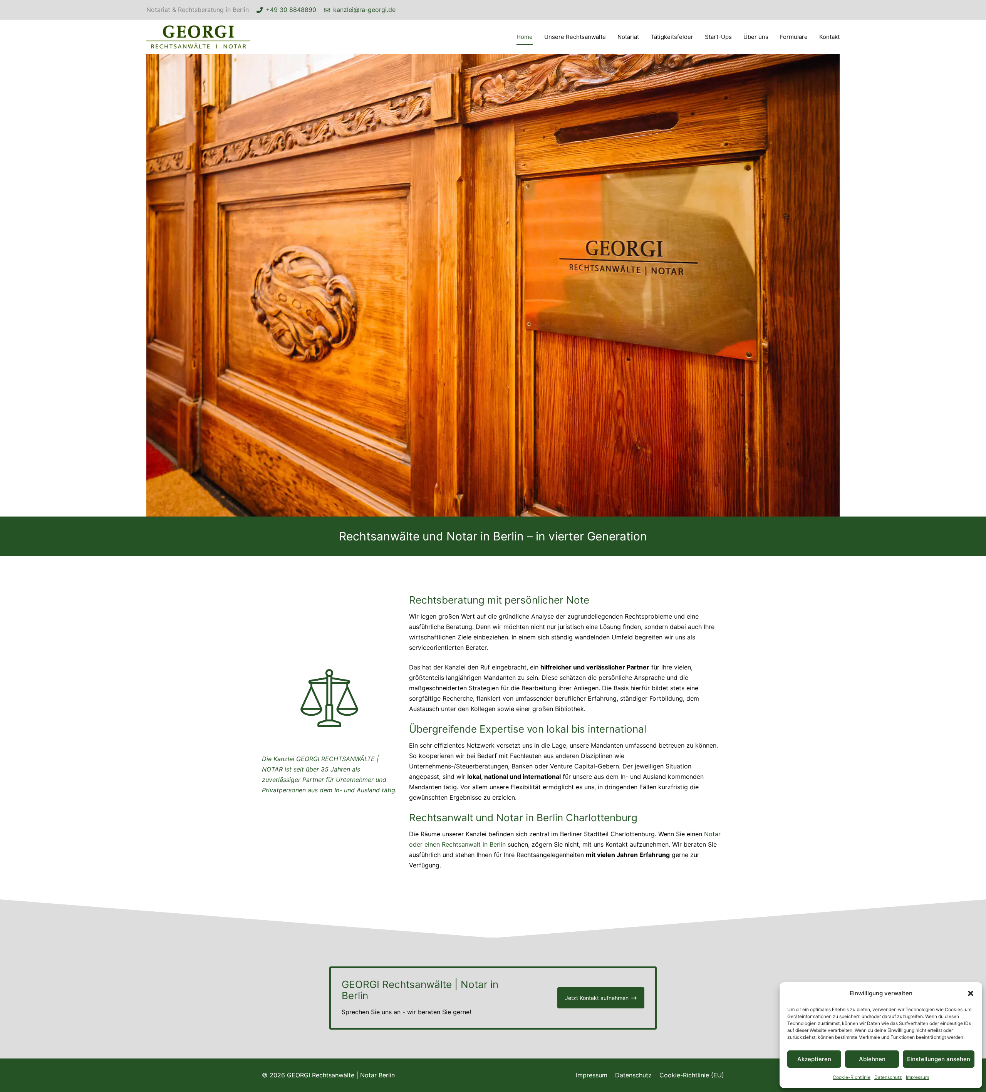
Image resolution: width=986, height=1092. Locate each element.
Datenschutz (888, 1077)
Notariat (628, 36)
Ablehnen (872, 1059)
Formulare (794, 36)
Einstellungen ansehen (938, 1059)
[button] (970, 993)
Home (524, 36)
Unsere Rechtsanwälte (575, 36)
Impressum (917, 1077)
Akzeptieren (814, 1059)
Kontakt (829, 36)
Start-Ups (718, 36)
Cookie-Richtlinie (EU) (691, 1075)
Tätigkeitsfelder (672, 36)
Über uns (755, 36)
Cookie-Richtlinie (851, 1077)
